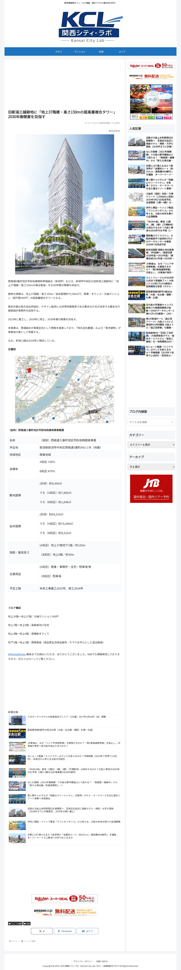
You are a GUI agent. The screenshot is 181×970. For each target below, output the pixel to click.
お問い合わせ (102, 961)
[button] (172, 422)
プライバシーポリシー (83, 961)
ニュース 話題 (16, 923)
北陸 (28, 923)
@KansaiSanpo (17, 654)
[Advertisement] (64, 85)
